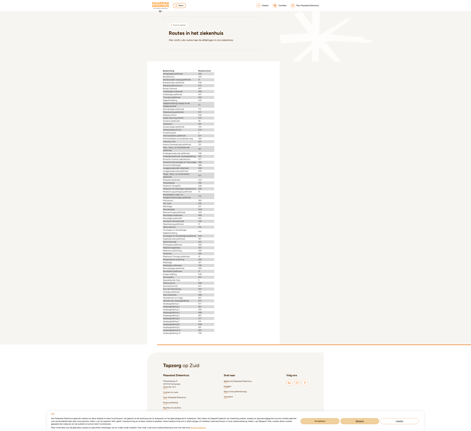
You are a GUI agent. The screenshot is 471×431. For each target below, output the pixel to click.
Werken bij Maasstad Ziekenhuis (238, 381)
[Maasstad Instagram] (297, 383)
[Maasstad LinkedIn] (289, 383)
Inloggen (227, 386)
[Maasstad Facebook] (305, 383)
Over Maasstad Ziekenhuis (174, 397)
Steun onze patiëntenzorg (235, 391)
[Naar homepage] (160, 7)
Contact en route (170, 392)
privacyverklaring (198, 427)
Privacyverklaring (170, 402)
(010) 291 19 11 (169, 387)
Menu (180, 5)
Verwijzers (228, 397)
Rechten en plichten (172, 408)
